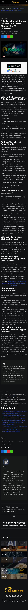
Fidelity (3, 444)
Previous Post (7, 506)
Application (4, 441)
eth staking (11, 441)
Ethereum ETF (20, 441)
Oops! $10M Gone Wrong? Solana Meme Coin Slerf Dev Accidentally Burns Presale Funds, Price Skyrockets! (14, 510)
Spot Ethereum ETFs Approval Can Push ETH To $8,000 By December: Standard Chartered (14, 283)
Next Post (21, 520)
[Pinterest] (8, 36)
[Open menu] (3, 2)
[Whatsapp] (11, 36)
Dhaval (4, 31)
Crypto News (8, 8)
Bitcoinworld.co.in (13, 396)
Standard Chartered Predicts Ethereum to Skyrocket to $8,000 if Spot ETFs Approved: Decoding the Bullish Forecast (14, 524)
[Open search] (26, 2)
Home (2, 8)
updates (9, 444)
